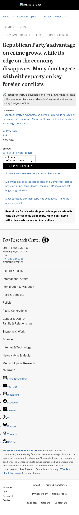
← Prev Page (10, 131)
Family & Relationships (17, 323)
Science (8, 339)
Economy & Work (14, 331)
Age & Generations (15, 310)
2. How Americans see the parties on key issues (35, 35)
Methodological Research (19, 363)
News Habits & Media (16, 355)
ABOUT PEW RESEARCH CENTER (20, 450)
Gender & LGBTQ (14, 318)
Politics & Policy (13, 271)
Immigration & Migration (18, 286)
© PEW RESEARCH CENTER (19, 153)
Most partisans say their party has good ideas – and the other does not (37, 201)
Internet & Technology (17, 347)
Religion (8, 302)
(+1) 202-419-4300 (13, 259)
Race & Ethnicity (13, 295)
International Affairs (15, 279)
